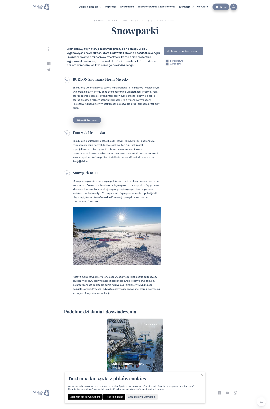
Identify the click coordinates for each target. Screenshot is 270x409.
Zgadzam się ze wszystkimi (85, 396)
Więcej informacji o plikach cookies (147, 389)
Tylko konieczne (114, 396)
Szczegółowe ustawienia (142, 396)
